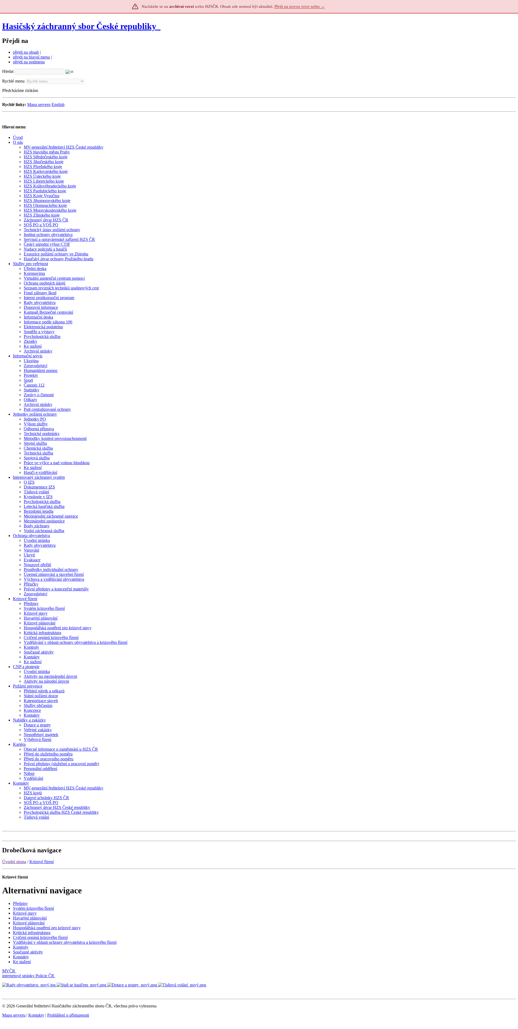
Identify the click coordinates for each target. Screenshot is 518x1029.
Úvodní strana (14, 861)
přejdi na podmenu (29, 62)
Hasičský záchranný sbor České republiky (79, 26)
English (58, 104)
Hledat (7, 71)
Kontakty (36, 1015)
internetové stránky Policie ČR (28, 975)
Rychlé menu (13, 81)
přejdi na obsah (26, 52)
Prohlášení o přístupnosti (68, 1015)
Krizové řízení (41, 861)
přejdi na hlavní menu (31, 57)
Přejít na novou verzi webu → (299, 6)
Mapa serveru (38, 104)
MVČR (8, 971)
